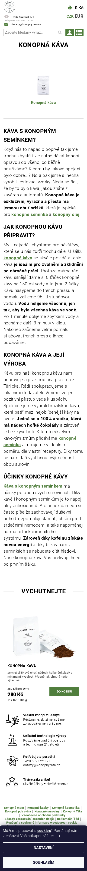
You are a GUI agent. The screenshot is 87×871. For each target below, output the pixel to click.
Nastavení (44, 847)
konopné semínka (29, 214)
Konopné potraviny (18, 811)
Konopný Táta (72, 811)
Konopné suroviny (47, 811)
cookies (44, 830)
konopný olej (66, 214)
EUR (79, 16)
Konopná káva (43, 102)
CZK (70, 16)
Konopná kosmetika (65, 807)
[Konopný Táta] (9, 6)
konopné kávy (17, 258)
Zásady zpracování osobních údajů (29, 819)
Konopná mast (14, 807)
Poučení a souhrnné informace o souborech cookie (41, 822)
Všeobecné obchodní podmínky (44, 815)
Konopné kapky (38, 807)
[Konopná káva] (44, 85)
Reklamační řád (68, 819)
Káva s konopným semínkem (32, 486)
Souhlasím (43, 862)
